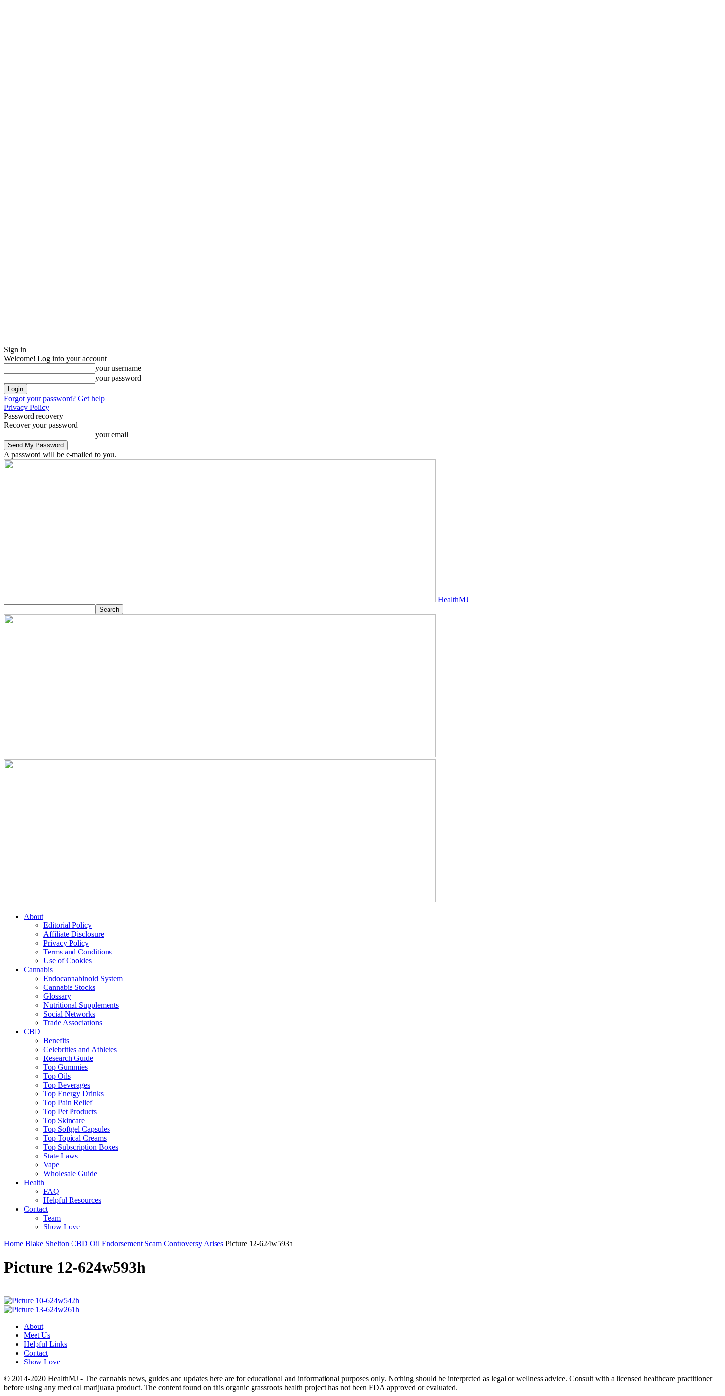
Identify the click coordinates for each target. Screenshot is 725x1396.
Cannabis (38, 969)
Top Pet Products (70, 1111)
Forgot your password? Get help (54, 398)
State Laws (60, 1156)
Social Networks (69, 1014)
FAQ (51, 1191)
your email (111, 434)
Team (52, 1218)
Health (34, 1182)
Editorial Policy (67, 925)
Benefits (56, 1040)
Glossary (57, 996)
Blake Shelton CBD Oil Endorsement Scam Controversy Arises (124, 1243)
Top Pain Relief (67, 1102)
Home (13, 1243)
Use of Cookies (67, 960)
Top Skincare (64, 1120)
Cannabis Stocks (69, 987)
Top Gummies (65, 1067)
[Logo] (220, 754)
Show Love (61, 1227)
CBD (32, 1031)
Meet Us (37, 1335)
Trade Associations (72, 1023)
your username (118, 368)
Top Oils (57, 1076)
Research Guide (68, 1058)
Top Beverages (66, 1085)
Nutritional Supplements (81, 1005)
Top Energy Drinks (73, 1094)
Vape (51, 1164)
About (33, 916)
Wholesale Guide (70, 1173)
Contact (36, 1209)
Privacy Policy (26, 407)
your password (118, 378)
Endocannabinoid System (83, 978)
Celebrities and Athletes (80, 1049)
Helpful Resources (72, 1200)
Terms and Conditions (77, 952)
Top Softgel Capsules (76, 1129)
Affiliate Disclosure (73, 934)
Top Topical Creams (75, 1138)
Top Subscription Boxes (80, 1147)
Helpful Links (45, 1344)
